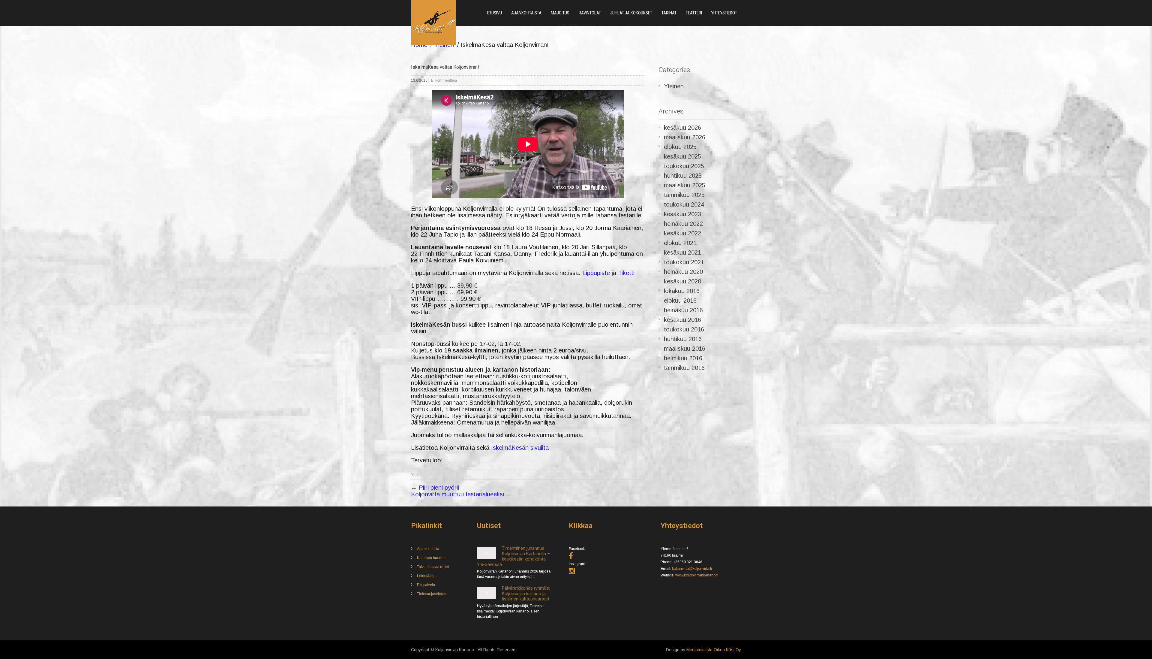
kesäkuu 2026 (682, 127)
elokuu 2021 (680, 243)
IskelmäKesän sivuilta (520, 447)
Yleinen (417, 475)
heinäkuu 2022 (683, 223)
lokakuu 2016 (682, 291)
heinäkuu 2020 (683, 271)
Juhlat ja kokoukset (631, 13)
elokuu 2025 (680, 147)
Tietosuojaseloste (431, 594)
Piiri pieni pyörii (435, 487)
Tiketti (626, 273)
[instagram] (572, 570)
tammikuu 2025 (684, 195)
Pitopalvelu (426, 585)
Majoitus (560, 13)
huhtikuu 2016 (683, 339)
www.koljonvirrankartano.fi (696, 575)
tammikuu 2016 (684, 367)
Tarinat (669, 13)
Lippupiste (596, 273)
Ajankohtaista (526, 13)
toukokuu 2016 (684, 329)
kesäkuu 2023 (682, 214)
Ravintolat (590, 13)
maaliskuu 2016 (684, 348)
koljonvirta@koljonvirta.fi (692, 569)
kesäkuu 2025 (682, 156)
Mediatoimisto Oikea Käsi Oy (713, 649)
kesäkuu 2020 (682, 281)
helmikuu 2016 (683, 358)
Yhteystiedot (724, 13)
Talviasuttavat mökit (433, 567)
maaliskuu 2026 (684, 137)
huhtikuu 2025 (683, 175)
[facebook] (571, 555)
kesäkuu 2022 (682, 233)
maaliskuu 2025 (684, 185)
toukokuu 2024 (684, 204)
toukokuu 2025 (684, 166)
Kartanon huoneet (431, 558)
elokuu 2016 (680, 300)
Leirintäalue (426, 576)
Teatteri (694, 13)
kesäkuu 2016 (682, 319)
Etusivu (494, 13)
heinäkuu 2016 (683, 310)
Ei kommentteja (444, 80)
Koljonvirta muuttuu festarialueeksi (461, 494)
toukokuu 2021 (684, 262)
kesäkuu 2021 (682, 252)
